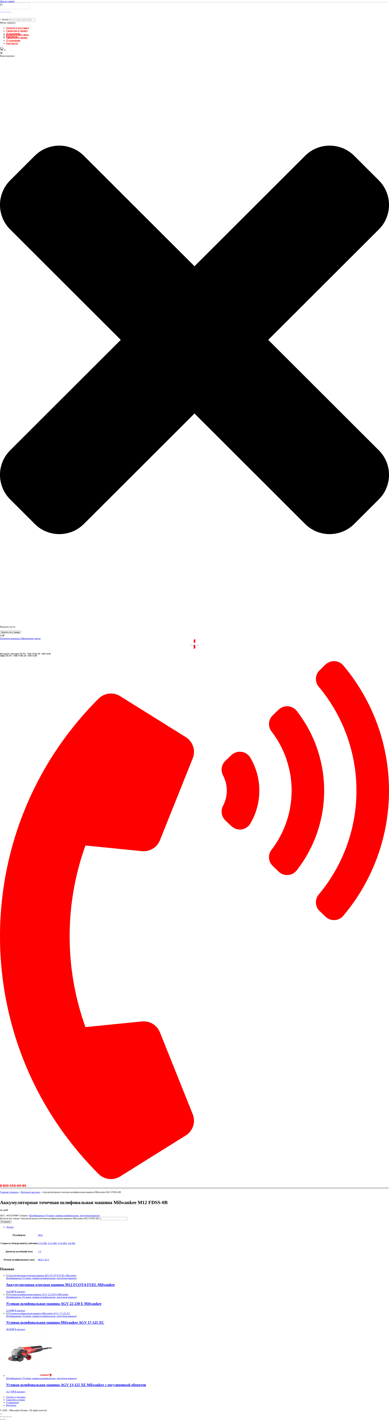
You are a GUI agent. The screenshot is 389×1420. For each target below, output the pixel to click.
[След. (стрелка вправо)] (4, 1419)
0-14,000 (62, 1243)
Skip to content (7, 1)
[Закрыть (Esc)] (10, 1416)
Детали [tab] (10, 1227)
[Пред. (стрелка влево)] (1, 1419)
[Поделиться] (7, 1416)
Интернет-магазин (30, 1192)
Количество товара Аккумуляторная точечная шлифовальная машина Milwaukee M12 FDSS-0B (49, 1218)
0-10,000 (42, 1243)
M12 (40, 1235)
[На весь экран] (4, 1416)
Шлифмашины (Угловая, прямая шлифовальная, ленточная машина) (64, 1215)
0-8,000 (71, 1243)
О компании (13, 40)
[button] (194, 22)
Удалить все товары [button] (10, 632)
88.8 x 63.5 (43, 1259)
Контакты (12, 43)
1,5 (39, 1251)
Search (5, 19)
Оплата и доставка (17, 28)
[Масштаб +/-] (1, 1416)
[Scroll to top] (1, 1413)
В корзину (5, 1222)
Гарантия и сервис (17, 30)
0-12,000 (52, 1243)
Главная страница (9, 1192)
